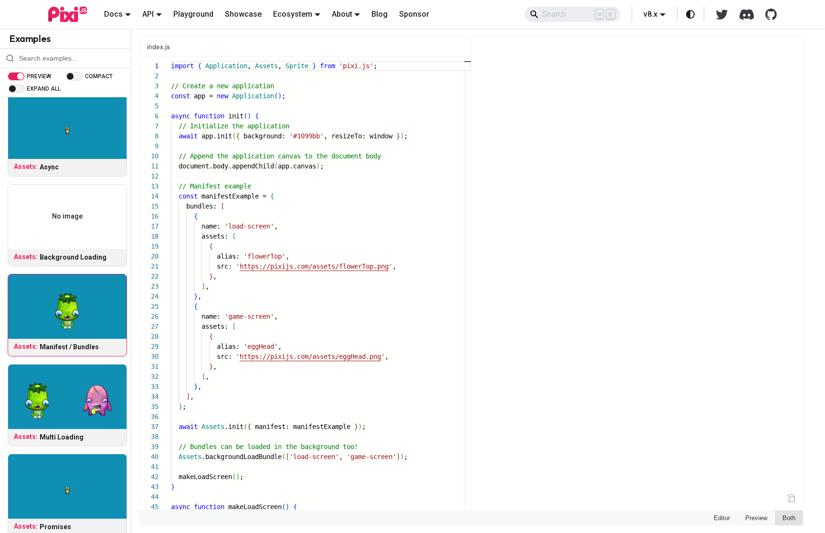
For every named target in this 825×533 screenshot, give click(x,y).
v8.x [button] (650, 14)
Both (789, 518)
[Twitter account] (722, 14)
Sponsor (414, 14)
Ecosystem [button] (292, 14)
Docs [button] (113, 14)
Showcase (243, 14)
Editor (722, 518)
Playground (193, 14)
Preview (756, 518)
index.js (158, 47)
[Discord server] (747, 14)
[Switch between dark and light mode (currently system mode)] (690, 14)
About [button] (342, 14)
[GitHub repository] (768, 14)
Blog (379, 14)
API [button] (148, 14)
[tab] (163, 46)
